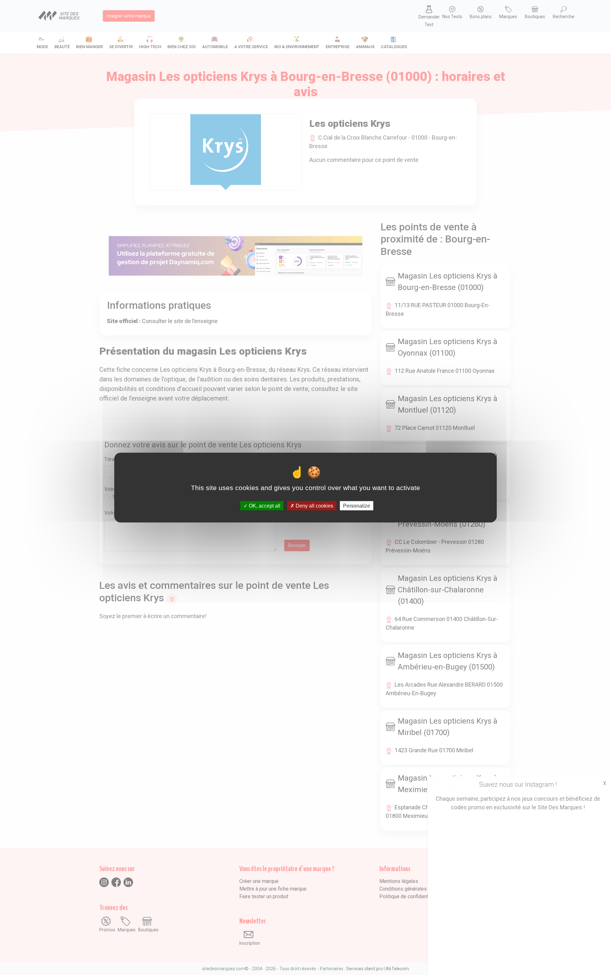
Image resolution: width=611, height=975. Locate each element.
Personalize (356, 505)
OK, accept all (264, 505)
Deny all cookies (313, 505)
